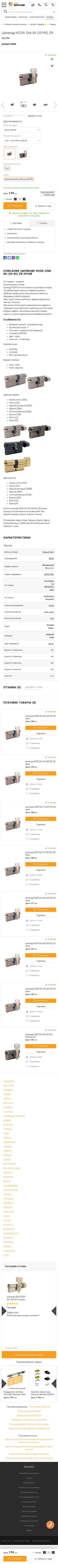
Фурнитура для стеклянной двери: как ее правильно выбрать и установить (29, 1440)
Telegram (9, 257)
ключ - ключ (49, 612)
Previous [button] (4, 1311)
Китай (51, 605)
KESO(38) (7, 1155)
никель (51, 644)
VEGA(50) (7, 1207)
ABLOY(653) (8, 1086)
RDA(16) (7, 1181)
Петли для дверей (29, 1511)
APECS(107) (8, 1103)
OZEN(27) (7, 1173)
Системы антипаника (29, 1492)
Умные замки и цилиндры (29, 1487)
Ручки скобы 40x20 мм (39, 1407)
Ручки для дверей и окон (29, 1497)
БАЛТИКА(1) (9, 1229)
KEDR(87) (7, 1151)
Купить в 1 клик (44, 205)
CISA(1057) (8, 1112)
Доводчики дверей (29, 1516)
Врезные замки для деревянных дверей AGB (29, 1428)
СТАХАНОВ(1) (9, 1251)
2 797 (10, 1397)
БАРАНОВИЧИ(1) (11, 1233)
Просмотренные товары (29, 1361)
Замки (29, 1478)
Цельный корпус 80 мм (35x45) (19, 179)
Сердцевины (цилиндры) (29, 1473)
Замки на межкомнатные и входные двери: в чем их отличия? (29, 1448)
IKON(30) (7, 1138)
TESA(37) (7, 1194)
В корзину (17, 205)
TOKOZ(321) (8, 1203)
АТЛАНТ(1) (8, 1225)
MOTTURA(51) (9, 1164)
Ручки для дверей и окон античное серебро (29, 1424)
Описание (23, 17)
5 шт (7, 168)
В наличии (52, 711)
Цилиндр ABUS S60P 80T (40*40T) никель (16, 1298)
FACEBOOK (5, 257)
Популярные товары (21, 1541)
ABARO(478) (8, 1081)
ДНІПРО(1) (8, 1238)
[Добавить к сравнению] (52, 65)
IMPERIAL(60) (9, 1142)
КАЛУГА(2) (8, 1242)
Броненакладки (29, 1507)
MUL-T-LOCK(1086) (11, 1168)
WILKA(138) (8, 1212)
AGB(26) (7, 1094)
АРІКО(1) (7, 1220)
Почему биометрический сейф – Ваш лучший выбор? (29, 1458)
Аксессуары (29, 1526)
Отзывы (49, 17)
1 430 (37, 1397)
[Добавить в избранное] (52, 59)
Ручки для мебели (29, 1502)
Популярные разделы (41, 1541)
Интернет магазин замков (15, 24)
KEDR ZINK (49, 574)
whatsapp (17, 257)
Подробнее (40, 733)
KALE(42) (7, 1146)
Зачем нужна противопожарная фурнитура (29, 1454)
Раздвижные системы (29, 1521)
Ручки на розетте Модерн (29, 1411)
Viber (13, 257)
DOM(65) (7, 1120)
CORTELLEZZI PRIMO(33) (14, 1116)
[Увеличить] (29, 79)
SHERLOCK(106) (10, 1190)
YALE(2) (6, 1216)
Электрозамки (29, 1483)
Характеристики (37, 17)
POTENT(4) (8, 1177)
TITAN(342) (8, 1199)
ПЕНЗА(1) (7, 1246)
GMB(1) (6, 1133)
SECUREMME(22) (11, 1186)
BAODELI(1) (8, 1107)
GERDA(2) (7, 1129)
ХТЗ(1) (6, 1255)
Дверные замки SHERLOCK (29, 1415)
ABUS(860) (8, 1090)
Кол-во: (9, 199)
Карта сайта (6, 1541)
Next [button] (53, 1311)
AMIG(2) (7, 1099)
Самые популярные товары (29, 1354)
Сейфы (29, 1530)
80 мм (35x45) (48, 552)
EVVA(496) (8, 1125)
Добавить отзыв (33, 687)
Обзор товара (11, 17)
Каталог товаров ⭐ (38, 24)
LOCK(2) (7, 1160)
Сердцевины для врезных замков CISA (29, 1420)
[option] (29, 79)
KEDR (51, 558)
